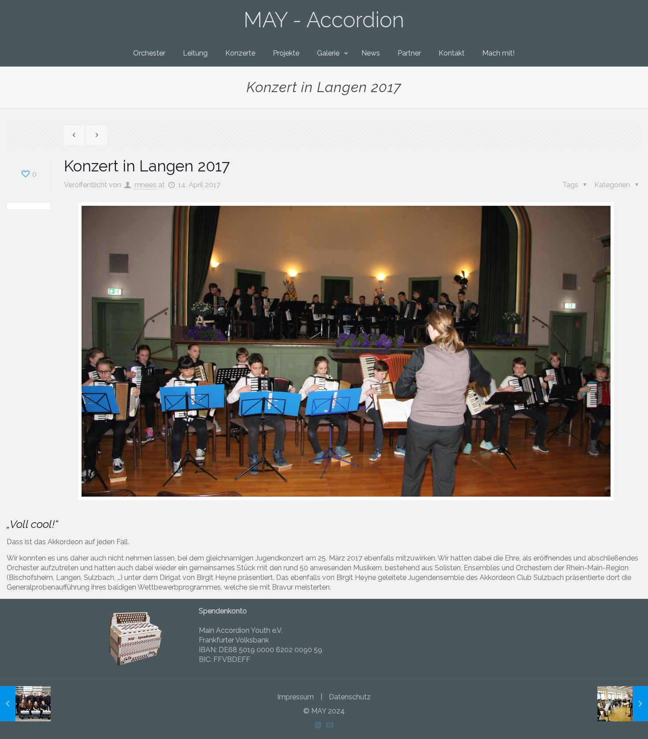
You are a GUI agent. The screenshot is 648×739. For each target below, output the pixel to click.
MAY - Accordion (324, 19)
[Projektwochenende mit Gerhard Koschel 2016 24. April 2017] (622, 703)
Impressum (295, 697)
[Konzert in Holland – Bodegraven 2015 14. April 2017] (25, 703)
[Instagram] (318, 725)
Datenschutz (350, 697)
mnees (145, 185)
